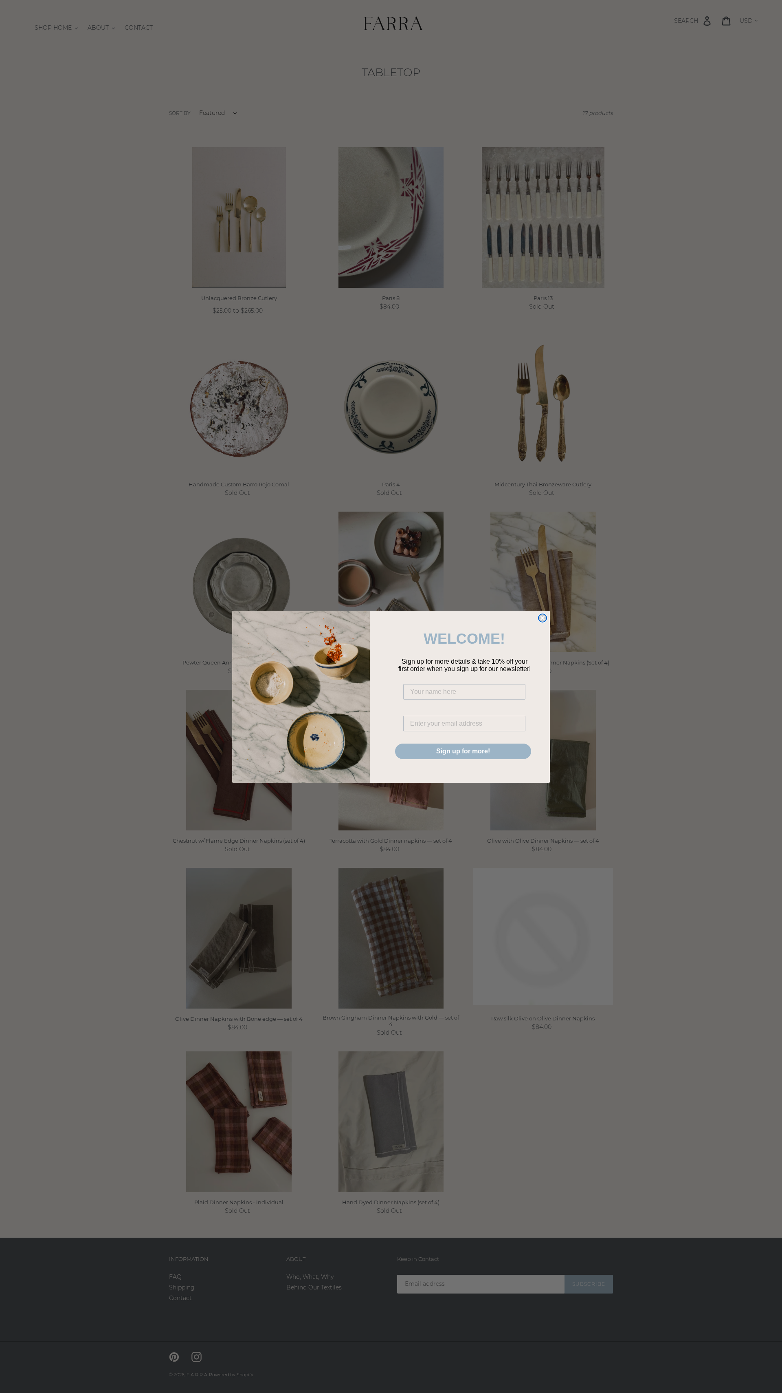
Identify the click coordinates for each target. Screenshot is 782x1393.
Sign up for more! (463, 751)
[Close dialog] (542, 618)
